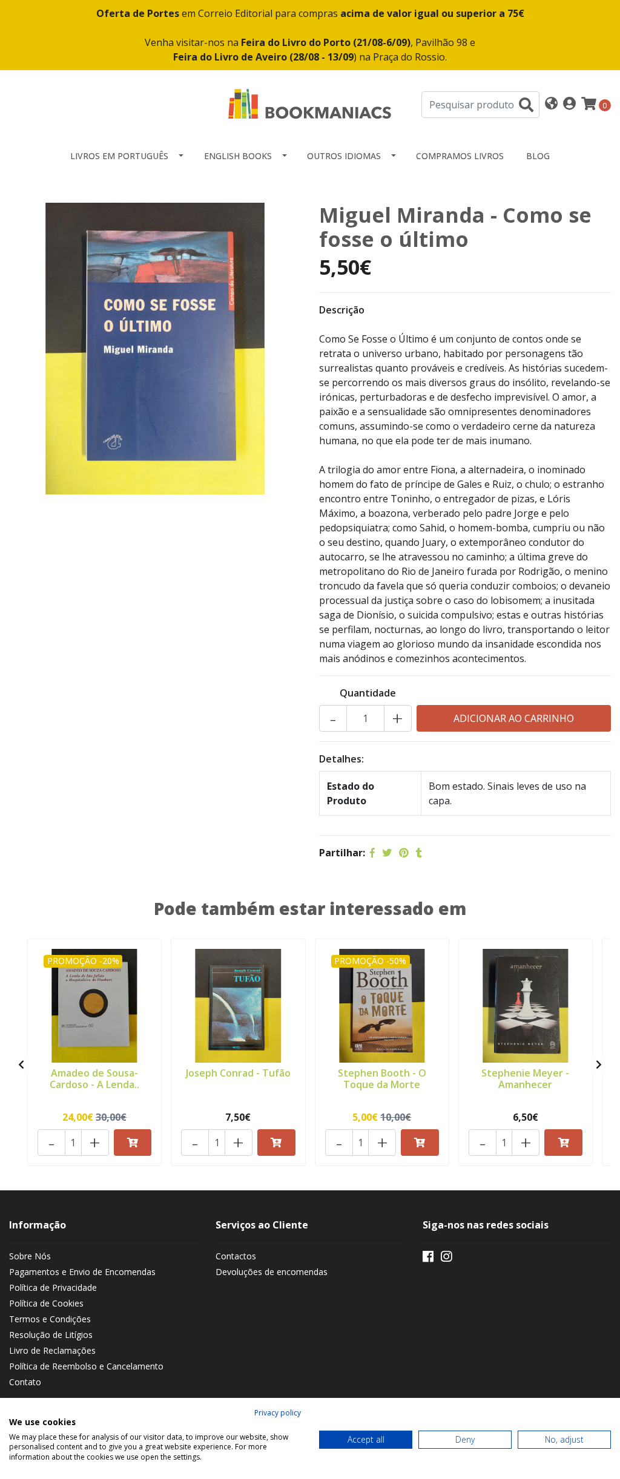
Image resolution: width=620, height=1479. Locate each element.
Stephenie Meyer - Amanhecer (525, 1078)
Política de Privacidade (53, 1287)
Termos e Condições (50, 1319)
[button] (551, 104)
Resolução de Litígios (51, 1334)
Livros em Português (119, 156)
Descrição (341, 309)
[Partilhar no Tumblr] (419, 852)
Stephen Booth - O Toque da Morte (382, 1078)
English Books (238, 156)
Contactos (236, 1256)
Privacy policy (277, 1413)
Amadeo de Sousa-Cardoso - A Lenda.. (94, 1078)
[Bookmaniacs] (310, 103)
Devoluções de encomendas (272, 1271)
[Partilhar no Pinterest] (404, 852)
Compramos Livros (460, 156)
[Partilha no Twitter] (387, 852)
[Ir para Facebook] (428, 1258)
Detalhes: (341, 759)
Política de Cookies (46, 1303)
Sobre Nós (30, 1256)
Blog (538, 156)
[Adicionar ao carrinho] (133, 1142)
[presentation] (21, 1064)
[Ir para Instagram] (446, 1258)
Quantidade (368, 693)
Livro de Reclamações (52, 1350)
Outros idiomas (344, 156)
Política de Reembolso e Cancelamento (86, 1366)
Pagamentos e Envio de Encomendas (82, 1271)
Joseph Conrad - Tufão (238, 1073)
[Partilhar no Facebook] (372, 852)
